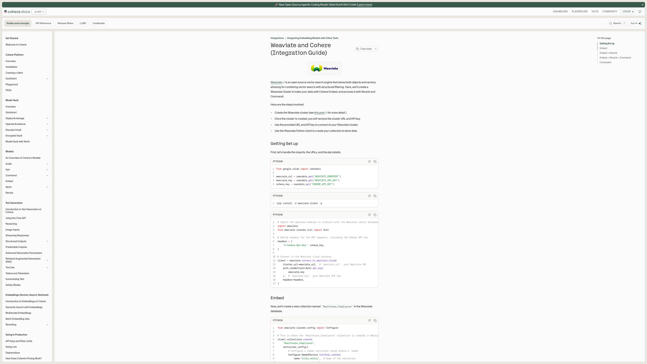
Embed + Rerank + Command (615, 57)
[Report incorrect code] (369, 161)
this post (319, 112)
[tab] (17, 23)
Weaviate (276, 82)
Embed (603, 48)
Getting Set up (607, 43)
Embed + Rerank (608, 53)
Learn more (365, 4)
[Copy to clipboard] (375, 161)
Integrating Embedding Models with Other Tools (312, 38)
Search (619, 23)
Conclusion (605, 62)
